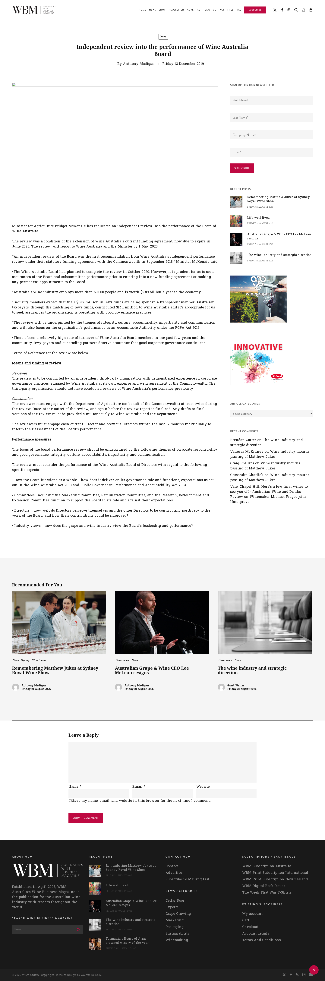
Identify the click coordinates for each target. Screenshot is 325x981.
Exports (172, 907)
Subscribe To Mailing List (187, 879)
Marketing (175, 920)
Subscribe (242, 168)
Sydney (25, 660)
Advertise (174, 872)
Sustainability (178, 933)
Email (138, 787)
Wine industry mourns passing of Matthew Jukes (270, 454)
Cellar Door (175, 900)
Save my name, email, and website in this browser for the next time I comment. (141, 801)
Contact (172, 866)
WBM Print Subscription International (275, 872)
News (163, 36)
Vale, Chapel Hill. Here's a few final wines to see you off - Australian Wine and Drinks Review (269, 492)
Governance (122, 660)
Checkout (250, 926)
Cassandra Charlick (246, 475)
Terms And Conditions (261, 940)
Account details (255, 933)
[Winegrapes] (258, 324)
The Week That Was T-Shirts (266, 892)
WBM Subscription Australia (266, 866)
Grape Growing (178, 913)
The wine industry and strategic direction (266, 442)
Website (203, 787)
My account (252, 913)
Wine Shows (39, 660)
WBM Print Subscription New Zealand (275, 879)
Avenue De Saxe (91, 975)
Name (74, 787)
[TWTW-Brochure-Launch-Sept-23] (258, 387)
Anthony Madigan (139, 64)
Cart (245, 920)
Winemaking (177, 940)
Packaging (175, 926)
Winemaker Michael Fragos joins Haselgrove (268, 499)
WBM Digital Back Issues (263, 885)
